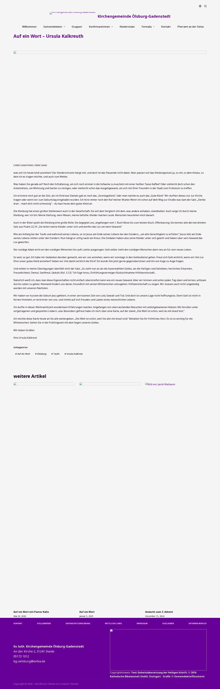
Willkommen (29, 26)
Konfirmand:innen (99, 26)
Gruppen (77, 26)
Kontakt (166, 26)
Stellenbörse (44, 623)
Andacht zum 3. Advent (159, 611)
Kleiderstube (127, 26)
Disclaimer (168, 623)
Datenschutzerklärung (78, 623)
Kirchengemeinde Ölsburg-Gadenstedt (134, 16)
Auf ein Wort (41, 43)
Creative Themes (69, 683)
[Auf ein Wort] (110, 494)
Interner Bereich (198, 623)
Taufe (55, 353)
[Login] (200, 6)
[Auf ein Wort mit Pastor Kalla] (44, 494)
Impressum (142, 623)
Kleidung (40, 353)
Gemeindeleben (52, 26)
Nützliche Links (113, 623)
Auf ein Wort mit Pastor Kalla (31, 611)
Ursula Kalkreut (74, 353)
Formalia (147, 26)
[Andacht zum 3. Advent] (176, 494)
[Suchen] (205, 6)
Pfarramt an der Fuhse (190, 26)
